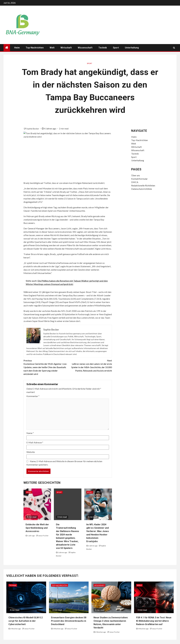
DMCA (134, 182)
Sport (116, 47)
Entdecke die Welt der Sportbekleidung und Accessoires (37, 528)
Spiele (139, 585)
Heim (17, 47)
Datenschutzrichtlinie (141, 188)
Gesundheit (99, 585)
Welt (52, 47)
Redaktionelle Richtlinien (143, 185)
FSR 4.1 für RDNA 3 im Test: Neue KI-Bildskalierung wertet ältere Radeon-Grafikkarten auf (153, 621)
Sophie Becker (32, 128)
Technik (102, 47)
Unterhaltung (132, 47)
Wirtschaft (66, 47)
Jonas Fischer (43, 536)
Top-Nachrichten (35, 47)
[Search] (174, 47)
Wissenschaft (85, 47)
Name (30, 433)
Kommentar (32, 396)
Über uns (135, 175)
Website (30, 452)
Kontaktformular (139, 178)
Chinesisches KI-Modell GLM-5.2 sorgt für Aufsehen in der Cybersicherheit (25, 621)
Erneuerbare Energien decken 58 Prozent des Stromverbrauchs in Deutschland (68, 621)
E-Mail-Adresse (34, 442)
